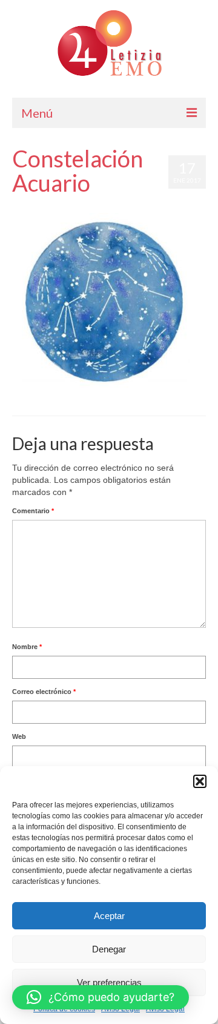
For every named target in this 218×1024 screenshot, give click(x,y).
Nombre (27, 646)
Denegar (109, 949)
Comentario (33, 510)
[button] (200, 781)
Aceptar (109, 916)
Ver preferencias (109, 982)
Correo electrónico (44, 691)
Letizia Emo (47, 207)
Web (19, 736)
